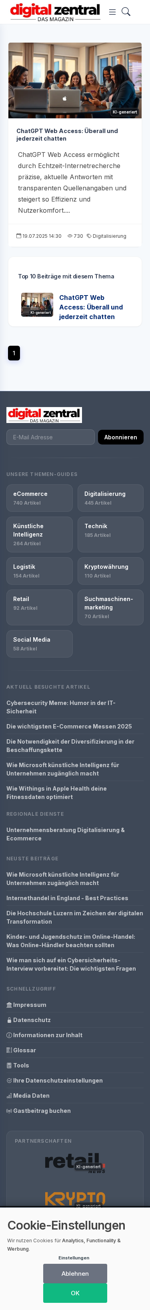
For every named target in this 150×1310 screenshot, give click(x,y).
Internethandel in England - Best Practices (67, 898)
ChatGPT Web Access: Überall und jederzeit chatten (91, 307)
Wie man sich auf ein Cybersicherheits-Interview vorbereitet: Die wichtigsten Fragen (71, 964)
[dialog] (75, 1259)
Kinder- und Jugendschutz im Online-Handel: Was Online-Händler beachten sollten (70, 940)
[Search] (126, 12)
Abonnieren (120, 437)
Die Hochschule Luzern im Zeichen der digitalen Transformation (74, 917)
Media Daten (31, 1095)
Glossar (24, 1050)
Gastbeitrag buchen (41, 1110)
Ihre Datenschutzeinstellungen (57, 1080)
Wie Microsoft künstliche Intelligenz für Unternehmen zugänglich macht (62, 769)
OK (75, 1293)
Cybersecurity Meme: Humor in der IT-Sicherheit (61, 707)
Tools (20, 1065)
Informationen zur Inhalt (47, 1035)
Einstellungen (73, 1258)
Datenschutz (31, 1019)
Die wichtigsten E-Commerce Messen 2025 (69, 726)
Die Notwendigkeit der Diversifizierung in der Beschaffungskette (70, 745)
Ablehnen (75, 1273)
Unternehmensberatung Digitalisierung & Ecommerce (65, 834)
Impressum (29, 1004)
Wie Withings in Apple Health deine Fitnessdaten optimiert (56, 792)
